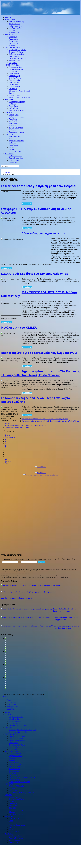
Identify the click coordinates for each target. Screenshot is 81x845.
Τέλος (7, 463)
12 (6, 454)
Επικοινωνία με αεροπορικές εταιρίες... (48, 585)
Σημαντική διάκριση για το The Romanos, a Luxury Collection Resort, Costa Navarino (40, 373)
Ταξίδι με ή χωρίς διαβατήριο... (39, 592)
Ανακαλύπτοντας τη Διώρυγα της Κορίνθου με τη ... (66, 627)
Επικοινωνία (11, 704)
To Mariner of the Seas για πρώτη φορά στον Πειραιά (38, 186)
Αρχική (7, 172)
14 (6, 459)
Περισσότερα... (27, 203)
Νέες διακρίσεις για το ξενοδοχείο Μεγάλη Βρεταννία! (39, 353)
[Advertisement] (37, 9)
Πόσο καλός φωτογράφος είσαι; (44, 233)
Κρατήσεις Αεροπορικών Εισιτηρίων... (16, 598)
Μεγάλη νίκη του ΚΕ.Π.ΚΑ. (19, 327)
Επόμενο (8, 461)
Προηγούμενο (10, 437)
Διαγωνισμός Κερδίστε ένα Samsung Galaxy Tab (34, 273)
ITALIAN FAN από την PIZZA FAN (17, 427)
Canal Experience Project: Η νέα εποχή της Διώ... (66, 618)
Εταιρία (9, 700)
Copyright (10, 709)
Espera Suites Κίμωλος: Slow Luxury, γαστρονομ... (64, 610)
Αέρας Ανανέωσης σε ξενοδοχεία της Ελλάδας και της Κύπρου (28, 425)
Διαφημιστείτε (12, 706)
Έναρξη (7, 435)
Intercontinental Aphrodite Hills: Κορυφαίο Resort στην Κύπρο (45, 419)
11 (6, 452)
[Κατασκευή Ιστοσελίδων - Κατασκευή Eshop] (40, 475)
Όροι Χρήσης (12, 702)
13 (6, 457)
